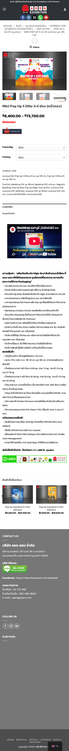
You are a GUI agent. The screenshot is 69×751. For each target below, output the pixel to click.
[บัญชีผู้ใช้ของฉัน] (65, 9)
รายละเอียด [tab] (7, 206)
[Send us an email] (34, 17)
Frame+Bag (7, 147)
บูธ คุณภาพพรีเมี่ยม (35, 26)
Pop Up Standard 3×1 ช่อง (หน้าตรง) (51, 508)
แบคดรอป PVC (57, 187)
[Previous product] (34, 40)
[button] (4, 9)
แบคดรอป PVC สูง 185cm (36, 191)
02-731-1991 (19, 589)
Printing (6, 157)
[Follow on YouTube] (46, 17)
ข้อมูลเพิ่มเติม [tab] (8, 213)
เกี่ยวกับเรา (34, 739)
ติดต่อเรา (57, 739)
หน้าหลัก (7, 26)
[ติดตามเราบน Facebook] (23, 17)
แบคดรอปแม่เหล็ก (34, 194)
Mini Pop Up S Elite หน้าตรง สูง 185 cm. (44, 33)
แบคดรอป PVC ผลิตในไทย (13, 191)
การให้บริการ (46, 739)
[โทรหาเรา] (40, 17)
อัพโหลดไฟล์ (35, 742)
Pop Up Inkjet (31, 187)
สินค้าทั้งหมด (21, 739)
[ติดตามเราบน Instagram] (28, 17)
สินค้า (19, 26)
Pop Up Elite (18, 187)
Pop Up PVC (43, 29)
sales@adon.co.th (21, 598)
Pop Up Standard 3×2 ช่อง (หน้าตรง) (17, 508)
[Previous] (8, 71)
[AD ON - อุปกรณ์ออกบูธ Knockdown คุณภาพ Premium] (34, 9)
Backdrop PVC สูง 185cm (23, 184)
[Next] (61, 71)
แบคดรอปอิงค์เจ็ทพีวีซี (16, 194)
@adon (50, 450)
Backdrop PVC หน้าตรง (45, 184)
